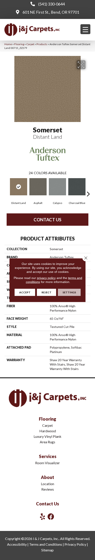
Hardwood (47, 431)
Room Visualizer (47, 463)
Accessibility (17, 544)
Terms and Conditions (45, 544)
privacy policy (46, 277)
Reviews (47, 489)
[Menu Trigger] (85, 29)
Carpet (30, 44)
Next (88, 187)
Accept (24, 292)
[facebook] (51, 516)
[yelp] (42, 516)
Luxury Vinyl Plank (47, 436)
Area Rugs (47, 442)
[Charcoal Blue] (77, 186)
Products (41, 44)
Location (47, 484)
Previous (6, 187)
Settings (69, 292)
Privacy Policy (75, 544)
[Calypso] (57, 186)
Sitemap (47, 550)
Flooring (19, 44)
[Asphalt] (38, 186)
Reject (46, 292)
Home (8, 44)
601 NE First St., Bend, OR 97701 (51, 12)
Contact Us (47, 219)
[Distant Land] (18, 186)
